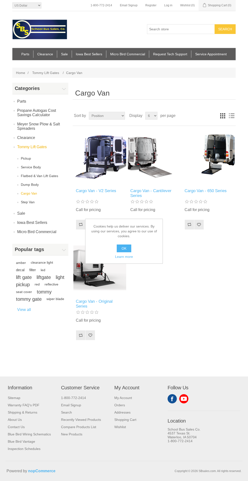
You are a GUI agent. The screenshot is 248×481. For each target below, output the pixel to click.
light (60, 277)
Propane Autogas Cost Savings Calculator (36, 112)
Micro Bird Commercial (127, 54)
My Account (123, 398)
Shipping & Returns (22, 412)
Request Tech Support (170, 54)
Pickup (26, 158)
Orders (119, 405)
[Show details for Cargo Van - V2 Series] (99, 157)
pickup (23, 284)
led (43, 270)
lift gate (24, 277)
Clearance (45, 54)
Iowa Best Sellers (89, 54)
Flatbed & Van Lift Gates (39, 176)
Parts (25, 54)
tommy (44, 291)
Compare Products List (78, 427)
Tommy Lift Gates (32, 147)
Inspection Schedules (24, 449)
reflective (51, 284)
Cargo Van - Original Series (94, 304)
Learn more (124, 257)
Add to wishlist (199, 224)
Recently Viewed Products (81, 420)
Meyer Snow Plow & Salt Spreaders (38, 126)
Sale (64, 54)
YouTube (183, 398)
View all (24, 310)
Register (150, 5)
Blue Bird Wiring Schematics (29, 434)
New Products (71, 434)
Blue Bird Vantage (21, 441)
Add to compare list (80, 224)
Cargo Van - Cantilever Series (150, 193)
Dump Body (30, 185)
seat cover (24, 292)
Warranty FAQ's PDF (23, 405)
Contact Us (16, 427)
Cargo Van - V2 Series (96, 190)
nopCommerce (41, 471)
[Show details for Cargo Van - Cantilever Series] (154, 157)
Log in (168, 5)
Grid (223, 116)
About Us (15, 420)
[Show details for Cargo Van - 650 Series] (208, 157)
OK (124, 248)
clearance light (42, 262)
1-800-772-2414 (101, 5)
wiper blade (55, 299)
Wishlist (120, 427)
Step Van (28, 202)
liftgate (44, 277)
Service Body (31, 167)
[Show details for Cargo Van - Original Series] (99, 268)
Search (225, 29)
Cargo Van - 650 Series (206, 190)
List (231, 116)
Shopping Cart (125, 420)
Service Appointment (211, 54)
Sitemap (14, 398)
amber (21, 263)
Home (20, 73)
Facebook (172, 398)
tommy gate (29, 299)
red (37, 284)
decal (20, 270)
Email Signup (129, 5)
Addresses (122, 412)
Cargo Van (29, 193)
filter (32, 270)
